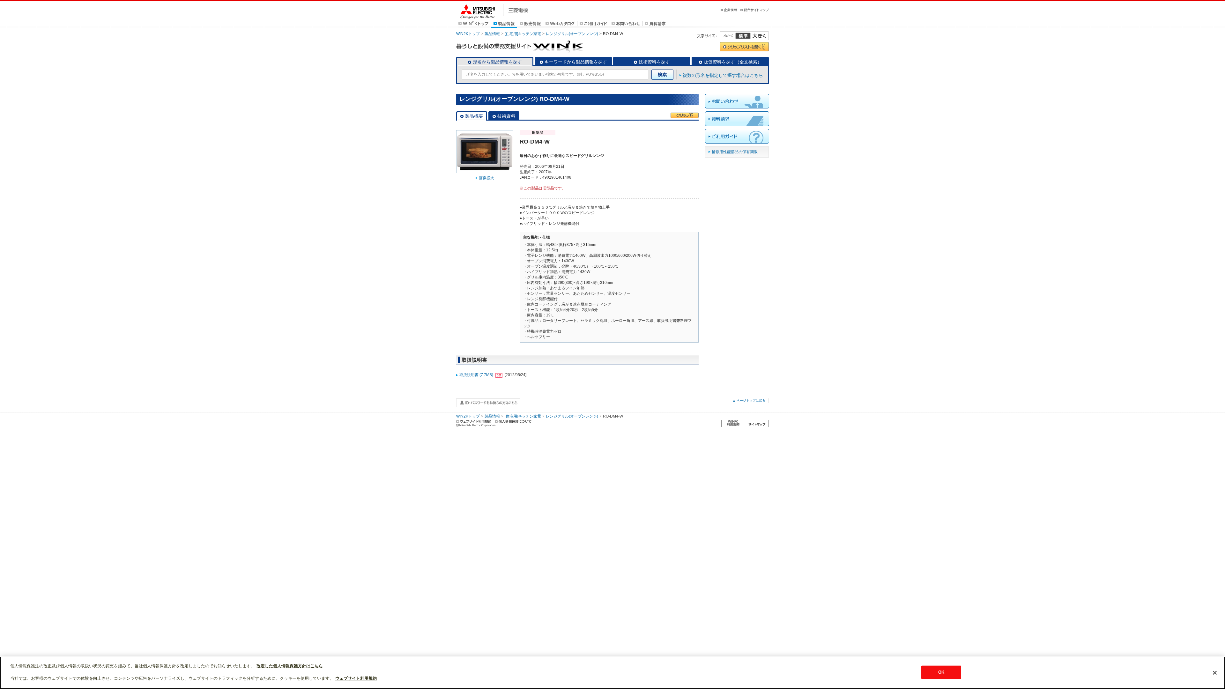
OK (941, 672)
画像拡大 (486, 178)
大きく (756, 35)
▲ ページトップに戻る (748, 400)
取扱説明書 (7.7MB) (476, 375)
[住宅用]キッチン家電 (523, 34)
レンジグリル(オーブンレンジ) (572, 34)
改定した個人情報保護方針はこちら (289, 665)
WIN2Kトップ (468, 34)
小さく (731, 35)
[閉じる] (1215, 673)
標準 (743, 36)
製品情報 (492, 34)
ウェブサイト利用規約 (356, 678)
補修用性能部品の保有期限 (735, 152)
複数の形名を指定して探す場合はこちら (723, 75)
